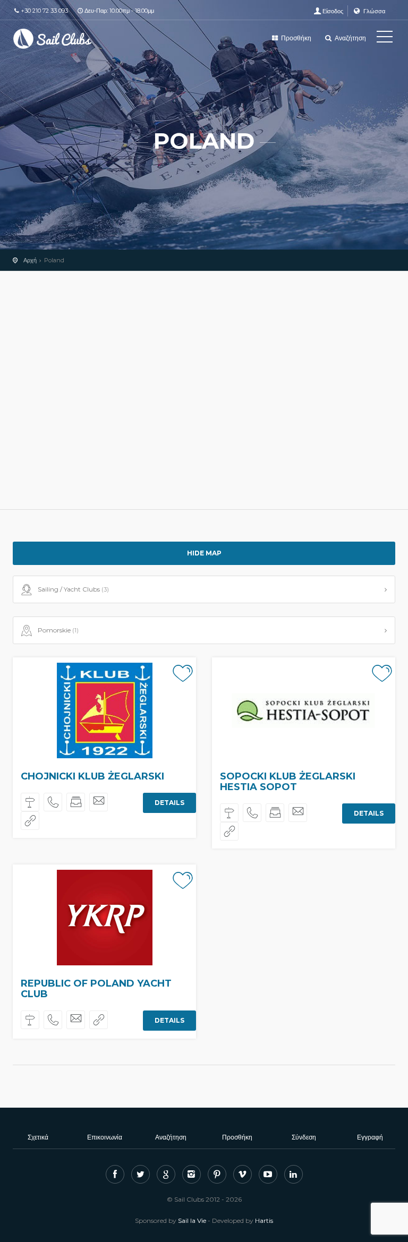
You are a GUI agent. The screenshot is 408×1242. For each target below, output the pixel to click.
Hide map (204, 553)
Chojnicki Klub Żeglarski (92, 776)
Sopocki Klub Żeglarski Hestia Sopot (287, 781)
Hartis (264, 1220)
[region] (204, 390)
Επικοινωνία (104, 1137)
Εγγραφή (370, 1137)
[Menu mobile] (385, 39)
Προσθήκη (295, 38)
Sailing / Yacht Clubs (73, 589)
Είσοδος (332, 11)
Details (169, 803)
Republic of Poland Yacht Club (96, 989)
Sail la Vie (192, 1220)
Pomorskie (58, 630)
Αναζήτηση (349, 38)
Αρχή (30, 260)
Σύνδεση (304, 1137)
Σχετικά (38, 1137)
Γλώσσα (373, 11)
